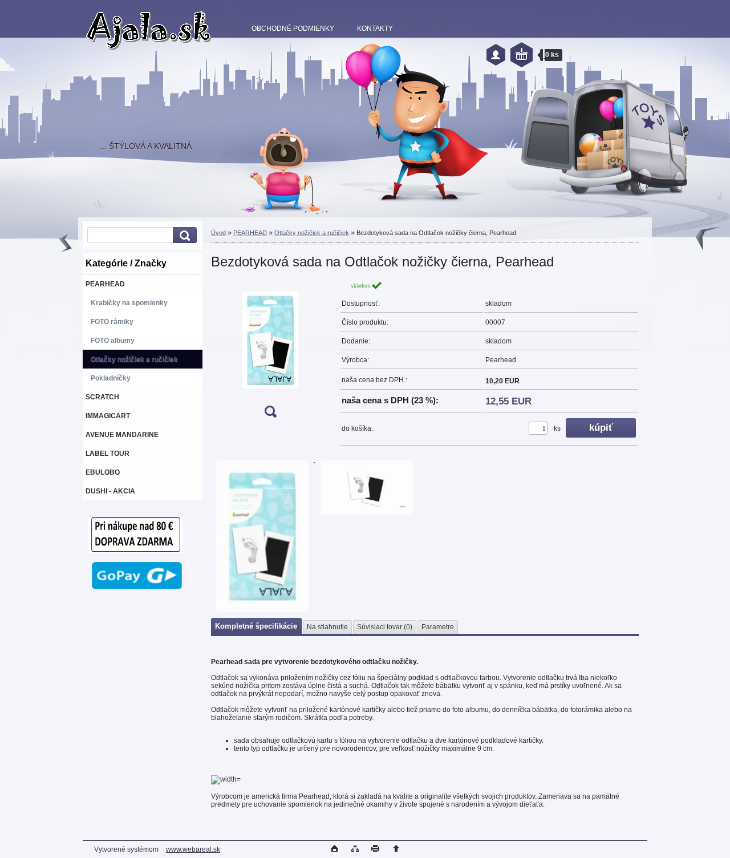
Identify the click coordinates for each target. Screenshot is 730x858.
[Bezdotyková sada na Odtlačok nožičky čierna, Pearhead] (270, 353)
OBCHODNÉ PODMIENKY (293, 29)
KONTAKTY (375, 29)
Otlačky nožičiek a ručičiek (311, 232)
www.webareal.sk (193, 849)
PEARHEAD (250, 232)
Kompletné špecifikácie (256, 626)
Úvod (218, 232)
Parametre (437, 627)
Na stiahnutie (327, 627)
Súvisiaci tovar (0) (384, 627)
